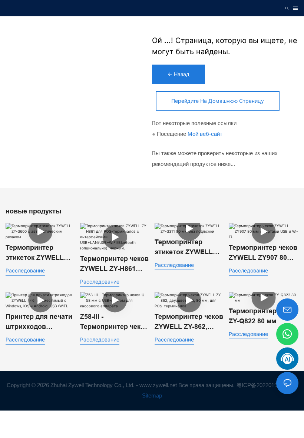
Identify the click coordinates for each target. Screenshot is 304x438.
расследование (25, 270)
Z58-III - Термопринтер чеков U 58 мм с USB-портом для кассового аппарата (114, 322)
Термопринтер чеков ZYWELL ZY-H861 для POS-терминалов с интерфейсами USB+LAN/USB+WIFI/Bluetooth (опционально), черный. (114, 264)
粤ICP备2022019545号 (264, 385)
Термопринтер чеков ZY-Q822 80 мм (263, 316)
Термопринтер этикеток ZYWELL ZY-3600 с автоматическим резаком (35, 253)
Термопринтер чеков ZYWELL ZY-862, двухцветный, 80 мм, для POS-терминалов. (189, 322)
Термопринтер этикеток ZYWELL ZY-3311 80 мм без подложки (184, 247)
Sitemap (152, 395)
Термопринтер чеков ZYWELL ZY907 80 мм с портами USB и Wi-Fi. (263, 253)
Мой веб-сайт (205, 134)
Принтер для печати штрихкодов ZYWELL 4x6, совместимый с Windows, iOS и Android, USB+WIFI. (39, 322)
